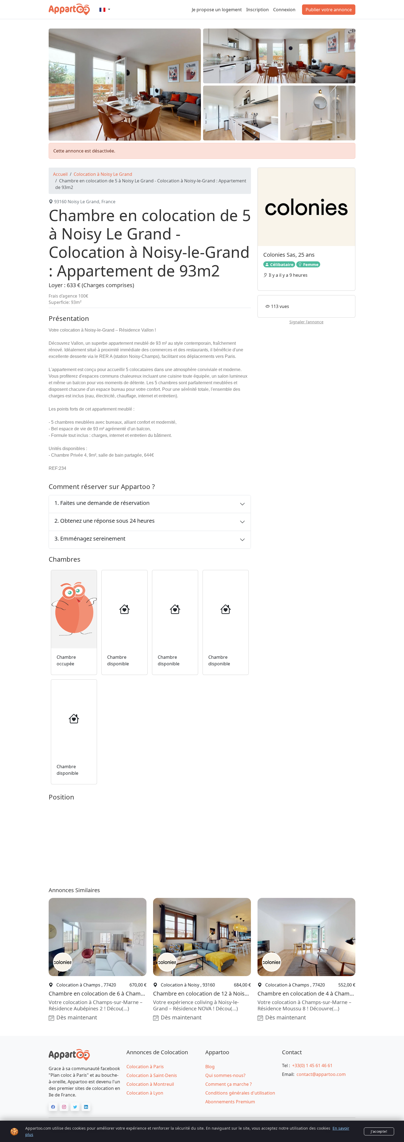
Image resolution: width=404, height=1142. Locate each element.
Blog (210, 1067)
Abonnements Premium (230, 1102)
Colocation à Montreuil (150, 1084)
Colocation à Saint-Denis (151, 1075)
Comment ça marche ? (228, 1084)
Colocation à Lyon (144, 1093)
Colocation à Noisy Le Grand (103, 174)
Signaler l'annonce (306, 322)
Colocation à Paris (145, 1067)
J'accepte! (379, 1131)
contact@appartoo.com (321, 1074)
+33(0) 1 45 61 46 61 (312, 1065)
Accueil (60, 174)
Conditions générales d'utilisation (240, 1093)
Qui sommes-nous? (225, 1075)
